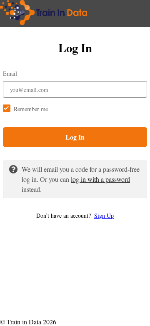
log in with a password (100, 179)
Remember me (31, 109)
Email (10, 73)
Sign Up (104, 215)
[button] (75, 215)
